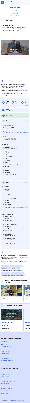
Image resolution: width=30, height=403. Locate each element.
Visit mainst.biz (15, 10)
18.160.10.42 (7, 132)
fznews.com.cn (5, 351)
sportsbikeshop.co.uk (7, 360)
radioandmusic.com (6, 358)
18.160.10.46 (13, 132)
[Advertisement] (15, 35)
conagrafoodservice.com (8, 381)
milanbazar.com (5, 374)
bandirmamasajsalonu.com (8, 379)
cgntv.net (3, 349)
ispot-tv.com (4, 341)
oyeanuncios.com (6, 346)
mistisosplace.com (7, 322)
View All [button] (27, 81)
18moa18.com (5, 383)
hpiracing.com (5, 356)
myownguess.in (5, 390)
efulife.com (4, 344)
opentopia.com (5, 353)
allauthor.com (5, 393)
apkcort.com (4, 386)
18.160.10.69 (19, 132)
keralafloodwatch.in (6, 388)
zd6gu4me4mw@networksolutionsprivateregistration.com (16, 207)
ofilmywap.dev (5, 376)
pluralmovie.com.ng (6, 372)
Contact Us (15, 397)
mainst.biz (22, 86)
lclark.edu (4, 363)
